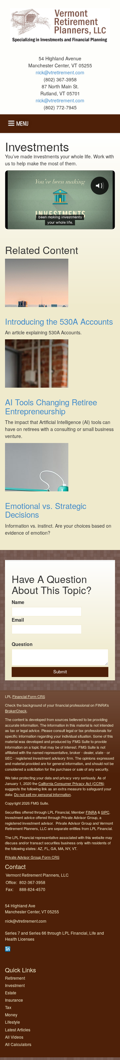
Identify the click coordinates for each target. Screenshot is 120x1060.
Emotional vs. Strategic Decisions (45, 510)
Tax (8, 1007)
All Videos (14, 1037)
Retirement (15, 978)
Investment (15, 985)
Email (18, 619)
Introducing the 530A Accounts (59, 321)
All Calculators (18, 1044)
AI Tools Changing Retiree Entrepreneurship (51, 406)
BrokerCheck (16, 710)
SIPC (105, 812)
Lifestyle (12, 1022)
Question (22, 644)
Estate (10, 992)
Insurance (14, 1000)
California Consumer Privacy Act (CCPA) (71, 783)
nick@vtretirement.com (60, 72)
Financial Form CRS (28, 696)
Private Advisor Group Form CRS (32, 857)
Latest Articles (17, 1029)
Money (11, 1014)
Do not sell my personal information (42, 794)
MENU (22, 122)
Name (18, 602)
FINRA (91, 812)
